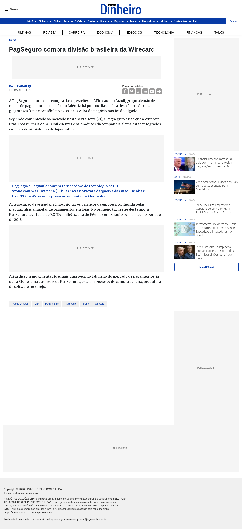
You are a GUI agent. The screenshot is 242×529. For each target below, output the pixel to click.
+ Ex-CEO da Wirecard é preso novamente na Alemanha (57, 196)
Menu (133, 21)
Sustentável (180, 21)
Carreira (77, 32)
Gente (91, 21)
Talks (219, 32)
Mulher (164, 21)
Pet (195, 21)
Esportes (119, 21)
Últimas (24, 32)
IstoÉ (30, 21)
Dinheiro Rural (61, 21)
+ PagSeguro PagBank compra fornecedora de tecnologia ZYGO (63, 186)
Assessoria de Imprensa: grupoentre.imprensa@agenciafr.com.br (69, 519)
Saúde (78, 21)
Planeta (104, 21)
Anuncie (234, 21)
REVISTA (49, 32)
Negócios (134, 32)
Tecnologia (164, 32)
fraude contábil (20, 304)
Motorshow (148, 21)
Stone (86, 304)
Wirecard (99, 304)
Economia (105, 32)
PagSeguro (71, 304)
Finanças (194, 32)
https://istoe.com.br (15, 512)
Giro (12, 40)
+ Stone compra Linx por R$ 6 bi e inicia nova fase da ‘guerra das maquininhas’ (77, 191)
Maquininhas (52, 304)
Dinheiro (43, 21)
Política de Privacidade (16, 519)
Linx (37, 304)
